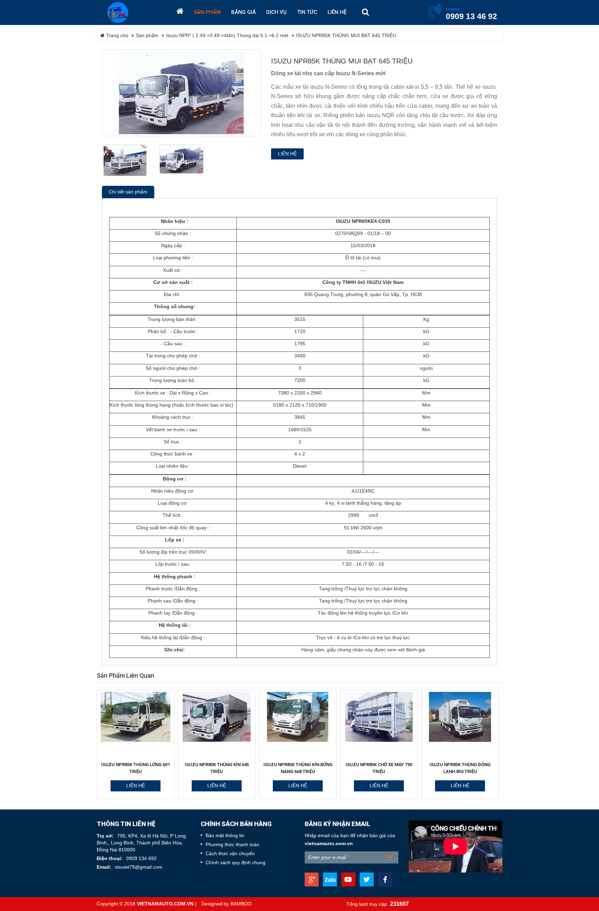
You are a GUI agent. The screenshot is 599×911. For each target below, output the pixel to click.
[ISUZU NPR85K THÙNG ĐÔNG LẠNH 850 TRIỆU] (460, 717)
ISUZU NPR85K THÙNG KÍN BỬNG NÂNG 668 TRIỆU (297, 768)
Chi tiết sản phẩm (128, 191)
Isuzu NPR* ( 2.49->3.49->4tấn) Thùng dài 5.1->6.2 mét (227, 35)
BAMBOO (241, 903)
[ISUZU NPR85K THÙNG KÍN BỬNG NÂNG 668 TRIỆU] (298, 717)
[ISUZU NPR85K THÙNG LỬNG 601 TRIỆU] (135, 717)
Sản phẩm (147, 35)
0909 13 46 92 (471, 16)
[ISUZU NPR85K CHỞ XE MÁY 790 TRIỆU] (379, 717)
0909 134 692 (141, 858)
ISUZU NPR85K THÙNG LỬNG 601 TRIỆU (135, 768)
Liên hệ (287, 153)
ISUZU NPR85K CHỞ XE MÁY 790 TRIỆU (379, 768)
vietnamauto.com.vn (329, 843)
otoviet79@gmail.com (138, 867)
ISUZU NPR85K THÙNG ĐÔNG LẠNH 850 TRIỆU (460, 768)
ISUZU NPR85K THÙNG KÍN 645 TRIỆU (217, 768)
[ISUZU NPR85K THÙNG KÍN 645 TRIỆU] (216, 717)
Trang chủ (116, 35)
